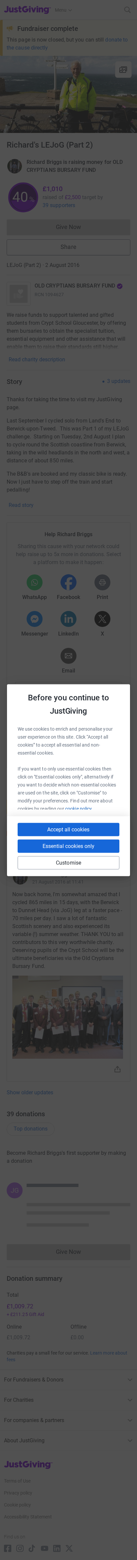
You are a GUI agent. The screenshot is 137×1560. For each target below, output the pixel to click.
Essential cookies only (68, 846)
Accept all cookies (68, 829)
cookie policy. (79, 808)
